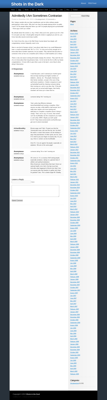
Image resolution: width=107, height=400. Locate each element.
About (83, 3)
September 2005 (75, 355)
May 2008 (73, 268)
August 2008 (74, 260)
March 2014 (73, 79)
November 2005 (75, 349)
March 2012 (73, 144)
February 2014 (74, 82)
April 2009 (73, 239)
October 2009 (74, 222)
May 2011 (73, 171)
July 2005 (73, 360)
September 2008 (75, 258)
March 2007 (73, 306)
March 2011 (73, 177)
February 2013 (74, 114)
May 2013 (73, 106)
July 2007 (73, 295)
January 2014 (74, 85)
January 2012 (74, 150)
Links (61, 10)
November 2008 (75, 252)
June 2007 (73, 298)
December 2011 (75, 152)
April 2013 (73, 109)
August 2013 (74, 98)
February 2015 (74, 50)
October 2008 (74, 255)
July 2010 (73, 198)
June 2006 (73, 331)
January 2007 (74, 312)
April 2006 (73, 336)
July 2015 (73, 36)
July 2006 (73, 328)
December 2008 (75, 250)
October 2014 (74, 60)
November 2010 (75, 187)
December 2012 (75, 120)
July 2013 (73, 101)
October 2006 (74, 320)
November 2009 (75, 220)
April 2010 (73, 206)
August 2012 (74, 131)
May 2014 (73, 74)
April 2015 (73, 44)
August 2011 (74, 163)
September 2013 (75, 96)
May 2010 (73, 204)
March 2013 (73, 112)
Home (13, 10)
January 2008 (74, 279)
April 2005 (73, 368)
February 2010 (74, 212)
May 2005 (73, 366)
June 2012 (73, 136)
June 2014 (73, 71)
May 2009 (73, 236)
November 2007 (75, 285)
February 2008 (74, 277)
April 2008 (73, 271)
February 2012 (74, 147)
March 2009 (73, 241)
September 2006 (75, 322)
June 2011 (73, 168)
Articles (53, 10)
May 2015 (73, 42)
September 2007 (75, 290)
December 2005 (75, 347)
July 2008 (73, 263)
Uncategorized (40, 19)
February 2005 (74, 374)
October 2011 (74, 158)
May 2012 (73, 139)
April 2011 (73, 174)
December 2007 (75, 282)
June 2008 (73, 266)
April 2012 (73, 141)
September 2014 (75, 63)
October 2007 (74, 287)
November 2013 (75, 90)
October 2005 (74, 352)
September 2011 (75, 160)
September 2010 (75, 193)
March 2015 (73, 47)
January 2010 (74, 214)
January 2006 (74, 344)
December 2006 (75, 314)
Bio (33, 10)
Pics (68, 10)
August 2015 (74, 33)
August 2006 (74, 325)
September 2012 (75, 128)
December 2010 (75, 185)
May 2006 (73, 333)
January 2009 (74, 247)
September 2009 (75, 225)
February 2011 (74, 179)
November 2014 (75, 58)
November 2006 (75, 317)
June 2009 (73, 233)
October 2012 (74, 125)
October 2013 (74, 93)
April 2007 (73, 304)
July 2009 (73, 231)
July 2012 (73, 133)
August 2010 (74, 196)
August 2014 (74, 66)
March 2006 (73, 339)
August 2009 (74, 228)
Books (27, 10)
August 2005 (74, 358)
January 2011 (74, 182)
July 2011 (73, 166)
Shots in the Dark (27, 4)
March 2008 (73, 274)
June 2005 (73, 363)
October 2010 (74, 190)
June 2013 (73, 104)
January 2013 (74, 117)
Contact (75, 10)
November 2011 (75, 155)
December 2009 (75, 217)
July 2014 (73, 68)
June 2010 (73, 201)
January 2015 (74, 52)
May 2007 (73, 301)
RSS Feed (92, 3)
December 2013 (75, 87)
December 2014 (75, 55)
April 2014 (73, 77)
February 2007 (74, 309)
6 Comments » (51, 19)
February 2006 (74, 341)
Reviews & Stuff (43, 10)
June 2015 (73, 39)
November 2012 (75, 123)
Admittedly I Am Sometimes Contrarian (37, 15)
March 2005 (73, 371)
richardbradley (19, 128)
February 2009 (74, 244)
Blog (19, 10)
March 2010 (73, 209)
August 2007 (74, 293)
